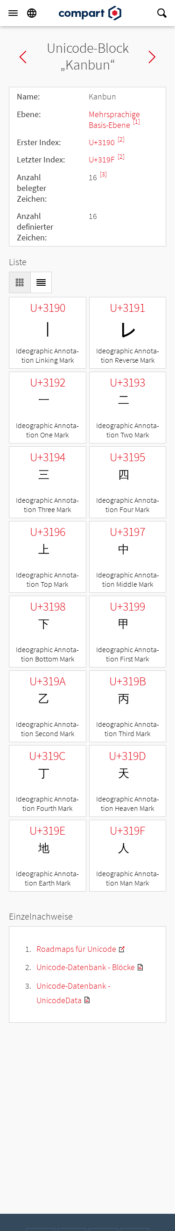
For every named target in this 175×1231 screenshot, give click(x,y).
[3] (103, 174)
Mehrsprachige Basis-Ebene (114, 119)
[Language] (31, 13)
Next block (152, 57)
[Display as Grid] (19, 282)
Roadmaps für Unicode (76, 948)
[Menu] (13, 13)
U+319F (103, 159)
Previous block (23, 57)
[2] (121, 139)
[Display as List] (41, 282)
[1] (136, 122)
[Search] (162, 13)
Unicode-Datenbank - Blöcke (85, 967)
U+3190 (103, 142)
